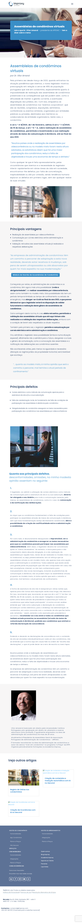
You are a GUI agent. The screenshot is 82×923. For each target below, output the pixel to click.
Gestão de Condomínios (18, 830)
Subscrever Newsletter (16, 870)
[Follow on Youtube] (24, 879)
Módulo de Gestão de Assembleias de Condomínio (35, 275)
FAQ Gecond (14, 845)
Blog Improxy (45, 854)
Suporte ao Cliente (47, 861)
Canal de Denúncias (16, 866)
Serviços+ (13, 848)
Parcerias (44, 864)
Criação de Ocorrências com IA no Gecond (23, 811)
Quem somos (45, 851)
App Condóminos (16, 838)
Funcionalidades (15, 834)
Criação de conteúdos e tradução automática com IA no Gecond (58, 780)
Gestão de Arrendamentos (50, 830)
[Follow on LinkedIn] (11, 879)
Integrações (46, 838)
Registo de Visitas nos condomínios (19, 790)
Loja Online (44, 867)
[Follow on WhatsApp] (28, 879)
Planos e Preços (15, 841)
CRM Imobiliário (15, 852)
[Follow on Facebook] (15, 879)
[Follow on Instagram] (20, 879)
